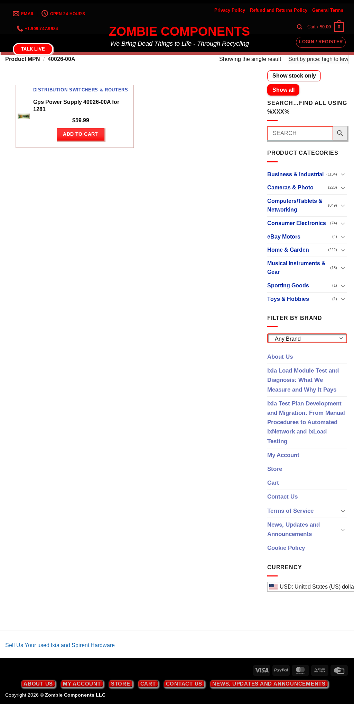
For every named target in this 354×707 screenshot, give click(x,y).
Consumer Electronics (296, 223)
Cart (273, 483)
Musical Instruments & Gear (296, 267)
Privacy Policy (229, 10)
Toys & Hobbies (288, 299)
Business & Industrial (295, 174)
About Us (280, 357)
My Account (283, 455)
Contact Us (282, 496)
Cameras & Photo (290, 187)
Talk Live (33, 49)
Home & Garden (288, 250)
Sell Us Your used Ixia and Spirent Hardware (60, 645)
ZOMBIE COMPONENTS (179, 31)
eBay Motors (283, 237)
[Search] (299, 27)
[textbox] (305, 339)
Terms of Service (290, 511)
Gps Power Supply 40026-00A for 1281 (76, 105)
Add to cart (80, 134)
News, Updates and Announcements (293, 529)
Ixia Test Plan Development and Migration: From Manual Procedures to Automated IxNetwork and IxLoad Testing (306, 422)
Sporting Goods (288, 285)
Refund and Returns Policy (278, 10)
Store (274, 469)
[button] (325, 27)
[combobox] (307, 338)
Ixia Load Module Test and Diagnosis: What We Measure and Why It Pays (303, 380)
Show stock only (294, 76)
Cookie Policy (286, 548)
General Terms (327, 10)
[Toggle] (343, 174)
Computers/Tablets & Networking (295, 205)
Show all (283, 90)
